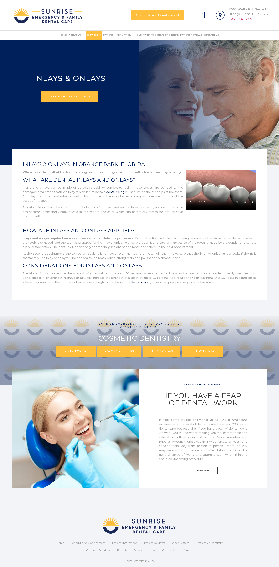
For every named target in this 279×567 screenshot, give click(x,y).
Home (63, 35)
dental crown (140, 282)
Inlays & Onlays (161, 351)
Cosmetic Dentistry (98, 550)
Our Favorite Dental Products (157, 35)
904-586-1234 (240, 19)
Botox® (122, 550)
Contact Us (211, 35)
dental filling (115, 192)
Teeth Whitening (202, 351)
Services (92, 35)
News (152, 550)
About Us (75, 35)
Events (137, 550)
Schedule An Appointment (88, 543)
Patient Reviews (191, 35)
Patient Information (117, 35)
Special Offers (180, 543)
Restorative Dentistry (209, 543)
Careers (188, 550)
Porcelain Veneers (119, 351)
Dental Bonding (76, 351)
